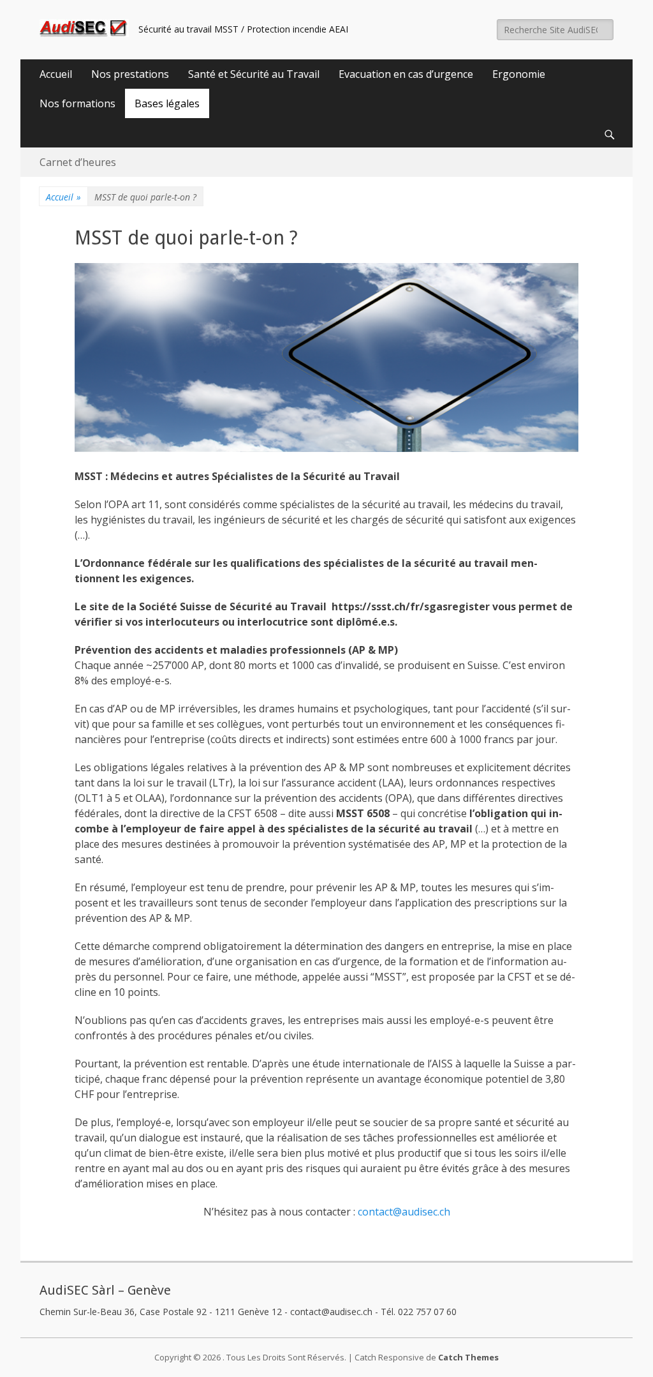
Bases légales (167, 103)
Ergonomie (518, 74)
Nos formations (77, 103)
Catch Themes (468, 1357)
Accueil (56, 74)
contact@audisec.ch (404, 1212)
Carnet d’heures (78, 162)
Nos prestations (130, 74)
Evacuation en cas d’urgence (406, 74)
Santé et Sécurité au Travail (253, 74)
